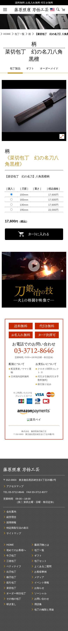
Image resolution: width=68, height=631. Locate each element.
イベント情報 (41, 582)
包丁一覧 (19, 34)
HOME (7, 34)
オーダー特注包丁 (16, 593)
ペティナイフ (13, 566)
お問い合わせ (41, 598)
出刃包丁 (11, 571)
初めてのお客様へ (16, 550)
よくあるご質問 (42, 566)
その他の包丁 (13, 598)
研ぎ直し (11, 604)
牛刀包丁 (11, 555)
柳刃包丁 (11, 577)
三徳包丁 (11, 561)
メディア (39, 577)
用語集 (38, 604)
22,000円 (53, 209)
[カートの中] (63, 9)
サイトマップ (13, 533)
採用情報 (11, 522)
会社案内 (11, 511)
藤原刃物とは (41, 544)
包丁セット (40, 561)
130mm (24, 204)
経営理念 (11, 517)
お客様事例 (40, 571)
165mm (24, 199)
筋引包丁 (11, 582)
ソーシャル (40, 593)
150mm (24, 194)
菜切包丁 (11, 588)
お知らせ (39, 588)
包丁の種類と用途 (44, 609)
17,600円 (53, 194)
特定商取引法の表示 (17, 527)
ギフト (38, 555)
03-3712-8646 (16, 492)
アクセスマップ (15, 486)
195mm (24, 209)
